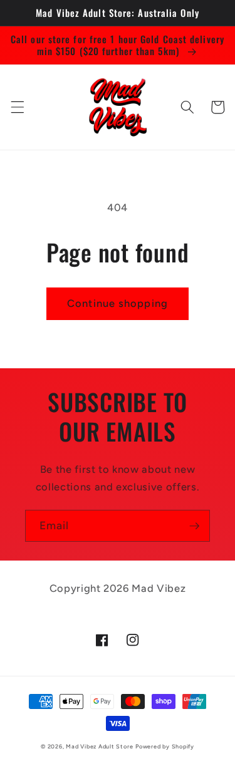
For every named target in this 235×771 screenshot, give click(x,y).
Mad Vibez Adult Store (99, 746)
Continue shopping (117, 303)
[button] (17, 107)
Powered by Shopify (164, 746)
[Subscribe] (194, 526)
